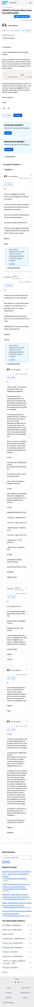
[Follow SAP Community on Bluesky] (15, 982)
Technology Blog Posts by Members (15, 879)
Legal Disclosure (25, 992)
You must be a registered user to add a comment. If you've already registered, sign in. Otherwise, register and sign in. (16, 255)
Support (25, 997)
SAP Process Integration (9, 38)
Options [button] (30, 16)
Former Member (13, 25)
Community (13, 2)
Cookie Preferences (8, 1002)
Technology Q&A (8, 7)
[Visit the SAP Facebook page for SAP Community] (12, 982)
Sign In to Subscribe (21, 16)
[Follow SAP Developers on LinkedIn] (22, 982)
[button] (23, 30)
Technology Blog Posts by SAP (13, 899)
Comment (17, 115)
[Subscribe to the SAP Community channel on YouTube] (18, 982)
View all (4, 972)
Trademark (8, 997)
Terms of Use (25, 987)
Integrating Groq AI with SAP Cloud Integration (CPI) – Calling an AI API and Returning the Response (16, 874)
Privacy (8, 987)
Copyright (8, 992)
